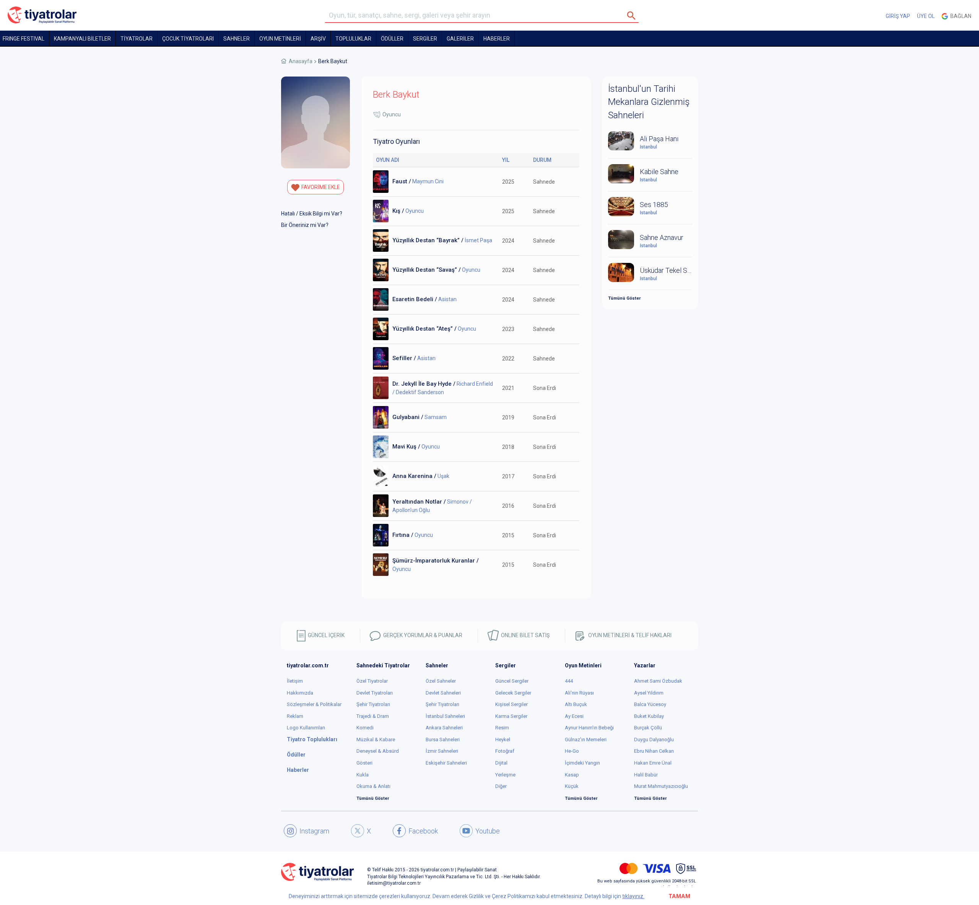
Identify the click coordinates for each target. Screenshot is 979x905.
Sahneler (236, 39)
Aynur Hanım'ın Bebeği (589, 728)
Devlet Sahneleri (443, 693)
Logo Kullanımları (306, 728)
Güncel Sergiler (512, 681)
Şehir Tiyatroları (373, 704)
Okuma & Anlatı (373, 786)
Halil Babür (646, 775)
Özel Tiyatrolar (372, 681)
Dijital (501, 763)
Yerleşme (505, 775)
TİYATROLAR (136, 39)
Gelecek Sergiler (513, 693)
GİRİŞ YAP (898, 16)
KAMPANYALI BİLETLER (82, 39)
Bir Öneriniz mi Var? (305, 225)
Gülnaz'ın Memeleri (586, 739)
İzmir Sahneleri (442, 751)
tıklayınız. (633, 896)
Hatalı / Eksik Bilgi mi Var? (311, 213)
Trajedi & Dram (372, 716)
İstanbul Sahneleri (445, 716)
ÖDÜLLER (392, 39)
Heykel (502, 739)
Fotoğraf (504, 751)
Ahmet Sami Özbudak (658, 681)
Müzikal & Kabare (375, 739)
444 (569, 681)
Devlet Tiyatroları (374, 693)
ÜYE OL (926, 16)
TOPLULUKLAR (353, 39)
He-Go (572, 751)
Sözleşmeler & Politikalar (314, 704)
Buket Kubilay (649, 716)
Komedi (365, 728)
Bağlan (959, 16)
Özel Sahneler (441, 681)
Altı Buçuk (576, 704)
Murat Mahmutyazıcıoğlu (661, 786)
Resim (502, 728)
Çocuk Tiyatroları (188, 39)
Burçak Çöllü (648, 728)
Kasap (572, 775)
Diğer (501, 786)
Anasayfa (300, 61)
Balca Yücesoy (650, 704)
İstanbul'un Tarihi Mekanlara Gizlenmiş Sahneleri (649, 102)
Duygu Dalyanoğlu (654, 739)
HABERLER (496, 39)
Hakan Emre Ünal (653, 763)
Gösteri (364, 763)
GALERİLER (460, 39)
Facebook (423, 831)
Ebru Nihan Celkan (654, 751)
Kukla (362, 775)
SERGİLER (425, 39)
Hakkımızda (300, 693)
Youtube (487, 831)
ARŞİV (318, 39)
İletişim (295, 681)
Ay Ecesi (574, 716)
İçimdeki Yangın (582, 763)
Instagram (314, 831)
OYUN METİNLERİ (280, 39)
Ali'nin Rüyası (579, 693)
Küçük (572, 786)
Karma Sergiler (511, 716)
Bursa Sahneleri (443, 739)
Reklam (295, 716)
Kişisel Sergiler (511, 704)
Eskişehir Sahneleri (446, 763)
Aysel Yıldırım (649, 693)
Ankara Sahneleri (444, 728)
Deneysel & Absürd (377, 751)
